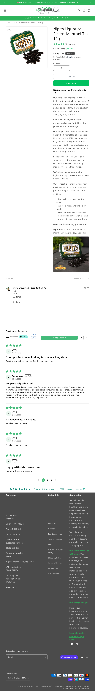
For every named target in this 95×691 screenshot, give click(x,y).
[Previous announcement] (4, 2)
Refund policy (59, 686)
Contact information (82, 688)
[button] (4, 10)
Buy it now (71, 83)
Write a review (59, 337)
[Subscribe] (44, 657)
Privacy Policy (53, 568)
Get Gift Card (53, 573)
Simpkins (70, 48)
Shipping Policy (54, 558)
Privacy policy (71, 686)
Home (9, 23)
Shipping (70, 57)
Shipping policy (67, 688)
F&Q (50, 544)
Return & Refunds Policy (55, 551)
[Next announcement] (90, 2)
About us (52, 523)
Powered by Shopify (45, 686)
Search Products (55, 539)
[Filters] (81, 338)
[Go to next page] (56, 480)
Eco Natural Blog (55, 534)
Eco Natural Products (31, 686)
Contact (51, 529)
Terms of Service (55, 563)
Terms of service (83, 686)
